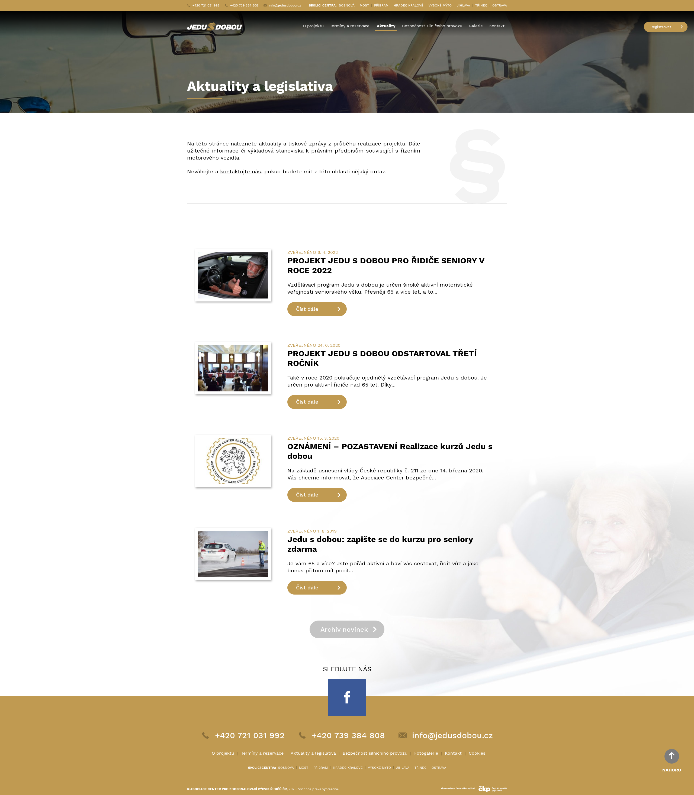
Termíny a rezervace (350, 26)
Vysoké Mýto (440, 5)
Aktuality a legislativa (313, 753)
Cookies (477, 753)
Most (364, 5)
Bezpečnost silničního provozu (432, 26)
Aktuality (386, 26)
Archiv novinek (344, 629)
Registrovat (660, 27)
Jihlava (463, 5)
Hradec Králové (408, 5)
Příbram (381, 5)
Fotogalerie (426, 753)
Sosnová (347, 5)
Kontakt (497, 26)
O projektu (313, 26)
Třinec (481, 5)
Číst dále (307, 309)
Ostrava (499, 5)
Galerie (476, 26)
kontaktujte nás (240, 171)
